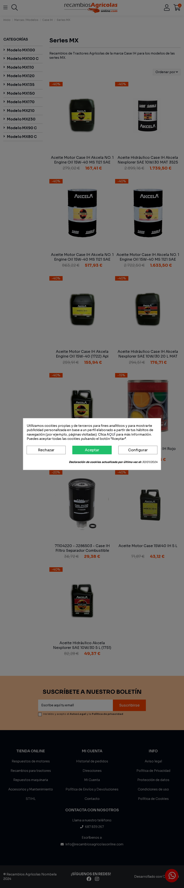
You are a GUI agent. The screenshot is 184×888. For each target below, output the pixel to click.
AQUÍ (111, 434)
